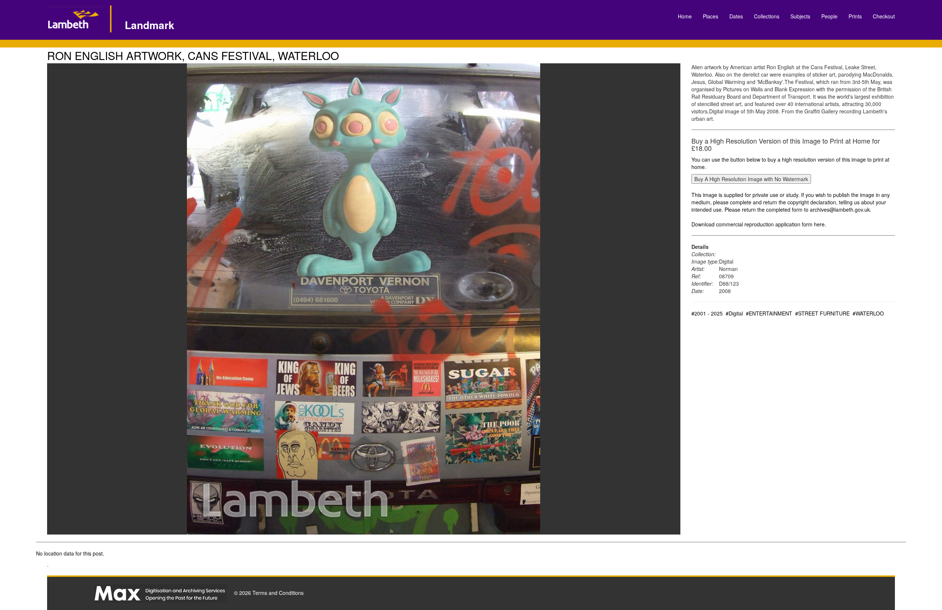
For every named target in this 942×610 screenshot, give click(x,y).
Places (710, 16)
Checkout (884, 16)
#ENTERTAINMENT (769, 313)
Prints (855, 16)
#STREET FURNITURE (822, 313)
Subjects (800, 16)
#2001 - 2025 (707, 313)
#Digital (734, 313)
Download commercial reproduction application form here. (758, 224)
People (829, 16)
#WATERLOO (868, 313)
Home (685, 16)
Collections (766, 16)
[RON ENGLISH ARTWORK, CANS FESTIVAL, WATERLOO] (363, 299)
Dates (736, 16)
